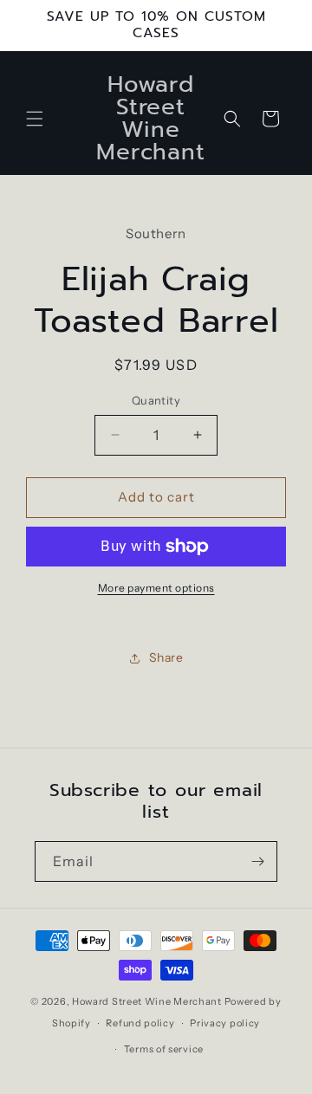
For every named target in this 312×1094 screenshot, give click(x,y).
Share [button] (166, 657)
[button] (35, 119)
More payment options (156, 587)
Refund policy (140, 1023)
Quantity (156, 400)
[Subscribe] (257, 861)
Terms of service (164, 1049)
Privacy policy (225, 1023)
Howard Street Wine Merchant (147, 1001)
